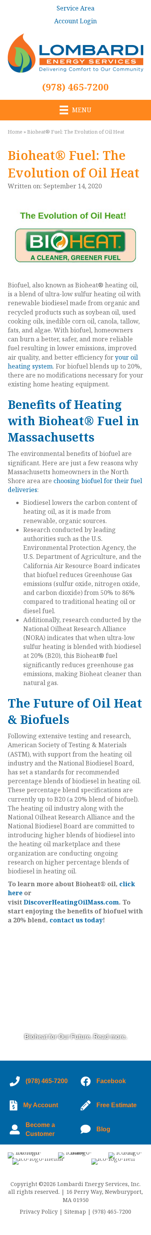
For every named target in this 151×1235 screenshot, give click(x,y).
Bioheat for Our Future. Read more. (75, 1036)
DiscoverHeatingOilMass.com (71, 902)
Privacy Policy (39, 1211)
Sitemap (75, 1211)
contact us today (76, 920)
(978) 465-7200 (75, 86)
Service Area (75, 8)
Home (15, 131)
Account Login (75, 21)
